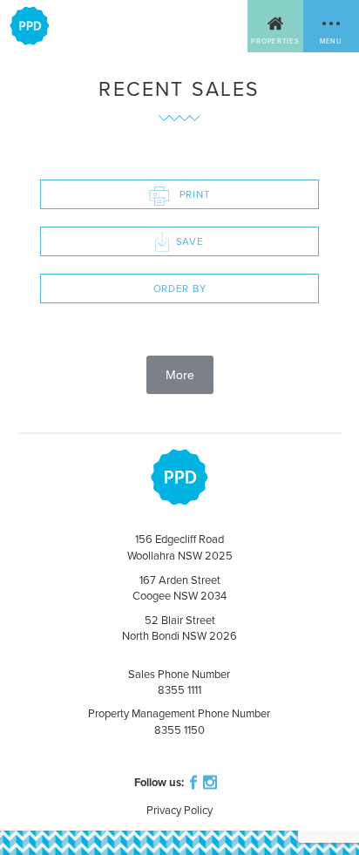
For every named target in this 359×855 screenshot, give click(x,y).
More (180, 375)
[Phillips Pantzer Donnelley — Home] (30, 26)
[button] (331, 26)
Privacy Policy (179, 811)
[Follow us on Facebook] (191, 780)
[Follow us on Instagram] (211, 780)
